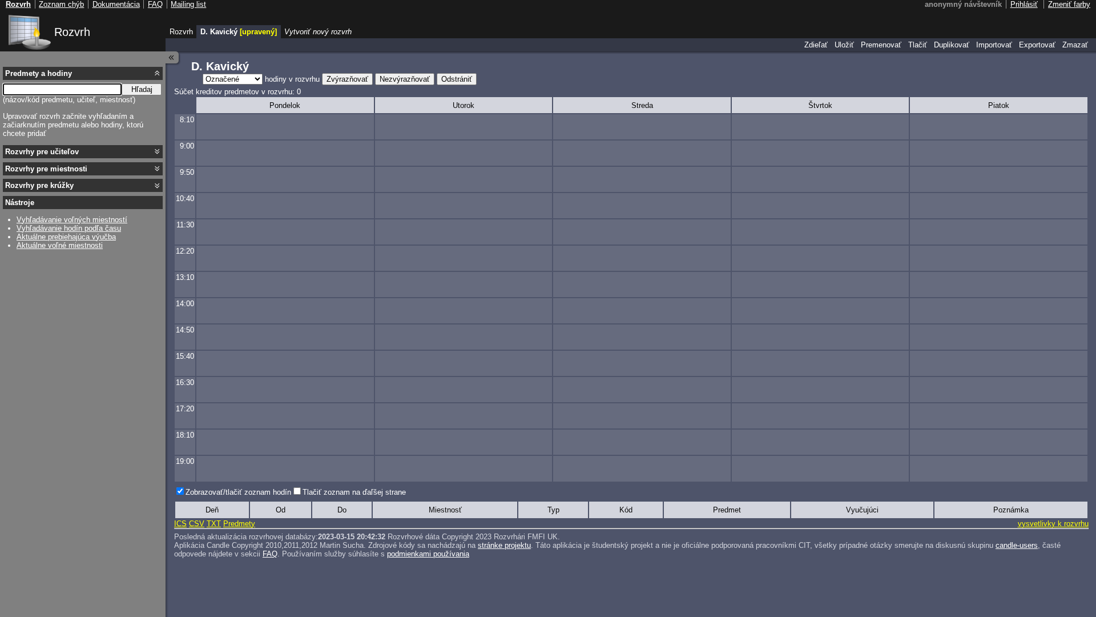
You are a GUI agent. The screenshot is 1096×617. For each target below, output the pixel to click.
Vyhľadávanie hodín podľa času (69, 228)
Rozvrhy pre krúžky (39, 185)
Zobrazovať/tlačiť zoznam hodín (238, 492)
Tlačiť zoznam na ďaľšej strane (354, 492)
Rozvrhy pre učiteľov (42, 151)
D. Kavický (238, 31)
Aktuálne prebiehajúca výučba (66, 237)
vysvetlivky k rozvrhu (1053, 523)
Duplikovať (951, 45)
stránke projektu (504, 545)
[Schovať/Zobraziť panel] (172, 57)
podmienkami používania (428, 554)
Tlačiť (917, 45)
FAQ (270, 554)
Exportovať (1037, 45)
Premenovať (881, 45)
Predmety (239, 523)
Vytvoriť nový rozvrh (318, 31)
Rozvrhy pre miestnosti (46, 169)
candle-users (1017, 545)
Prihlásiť (1024, 4)
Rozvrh (72, 32)
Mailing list (188, 4)
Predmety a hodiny (38, 73)
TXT (214, 523)
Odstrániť (456, 79)
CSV (196, 523)
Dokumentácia (116, 4)
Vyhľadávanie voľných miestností (72, 219)
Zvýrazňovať (347, 79)
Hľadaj (141, 89)
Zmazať (1075, 45)
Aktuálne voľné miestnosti (60, 245)
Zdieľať (816, 45)
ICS (180, 523)
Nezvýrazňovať (405, 79)
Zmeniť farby (1069, 4)
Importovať (994, 45)
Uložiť (844, 45)
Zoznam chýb (61, 4)
